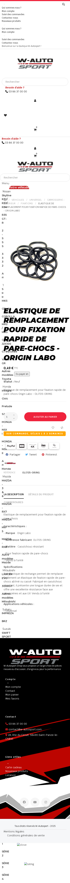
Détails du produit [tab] (41, 494)
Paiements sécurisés (18, 779)
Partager (15, 454)
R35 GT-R (4, 218)
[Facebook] (24, 802)
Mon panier (12, 694)
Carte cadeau (13, 767)
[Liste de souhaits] (52, 427)
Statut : (9, 381)
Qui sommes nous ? (11, 7)
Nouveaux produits (11, 21)
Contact (10, 690)
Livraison (10, 775)
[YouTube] (35, 802)
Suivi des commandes (13, 14)
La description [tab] (14, 494)
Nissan (6, 191)
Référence (9, 472)
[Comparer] (61, 427)
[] (63, 4)
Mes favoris (12, 698)
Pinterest (51, 454)
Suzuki (6, 629)
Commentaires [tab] (13, 502)
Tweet (33, 454)
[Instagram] (45, 802)
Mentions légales (14, 831)
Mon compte (8, 11)
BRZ (4, 621)
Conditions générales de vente (26, 835)
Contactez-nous (10, 17)
